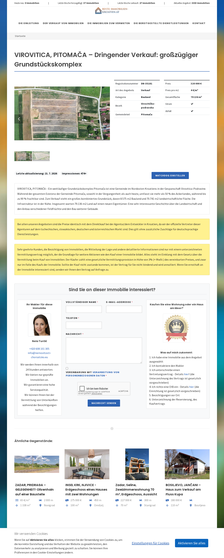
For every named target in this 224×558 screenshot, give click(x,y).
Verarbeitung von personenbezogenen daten (92, 374)
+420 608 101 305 (39, 348)
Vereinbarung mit (92, 374)
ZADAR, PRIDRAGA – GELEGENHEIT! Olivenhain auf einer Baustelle (34, 489)
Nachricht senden (104, 403)
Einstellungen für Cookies (150, 543)
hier (186, 374)
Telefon (72, 318)
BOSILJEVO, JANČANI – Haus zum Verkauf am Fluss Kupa (183, 489)
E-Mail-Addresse (119, 302)
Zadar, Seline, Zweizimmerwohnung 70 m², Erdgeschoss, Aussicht (136, 489)
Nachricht (74, 334)
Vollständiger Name (82, 302)
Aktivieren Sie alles (191, 543)
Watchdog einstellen (170, 175)
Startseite (20, 36)
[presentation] (11, 486)
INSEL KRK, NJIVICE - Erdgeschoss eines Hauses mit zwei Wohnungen (86, 489)
